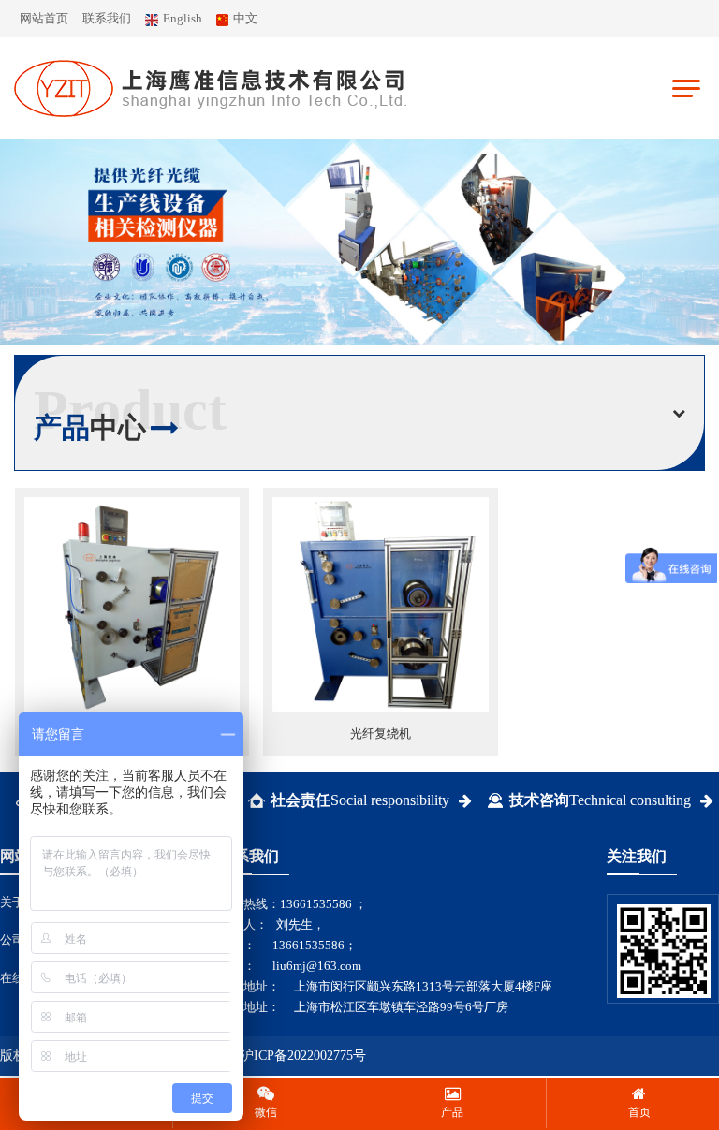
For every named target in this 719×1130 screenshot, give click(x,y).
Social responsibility (360, 800)
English (182, 18)
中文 (245, 18)
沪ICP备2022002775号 (303, 1056)
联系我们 (106, 18)
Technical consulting (600, 800)
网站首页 (44, 18)
